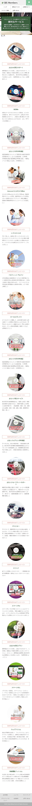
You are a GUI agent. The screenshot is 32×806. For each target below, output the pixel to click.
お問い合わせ (16, 10)
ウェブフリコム (16, 729)
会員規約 (16, 798)
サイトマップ (26, 795)
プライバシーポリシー (5, 799)
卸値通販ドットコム (16, 771)
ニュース (16, 795)
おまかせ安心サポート (16, 67)
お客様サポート (26, 7)
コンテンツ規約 (5, 10)
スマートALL (16, 687)
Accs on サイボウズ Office (16, 191)
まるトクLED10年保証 (16, 151)
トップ (5, 7)
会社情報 (5, 795)
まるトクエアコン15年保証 (16, 440)
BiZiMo (16, 109)
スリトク (16, 568)
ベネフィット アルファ (16, 275)
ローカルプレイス (16, 317)
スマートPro (16, 606)
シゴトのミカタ (16, 233)
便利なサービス (16, 7)
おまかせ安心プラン (16, 645)
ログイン (29, 4)
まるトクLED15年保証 (16, 359)
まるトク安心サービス (16, 398)
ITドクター (16, 526)
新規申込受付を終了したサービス (16, 64)
